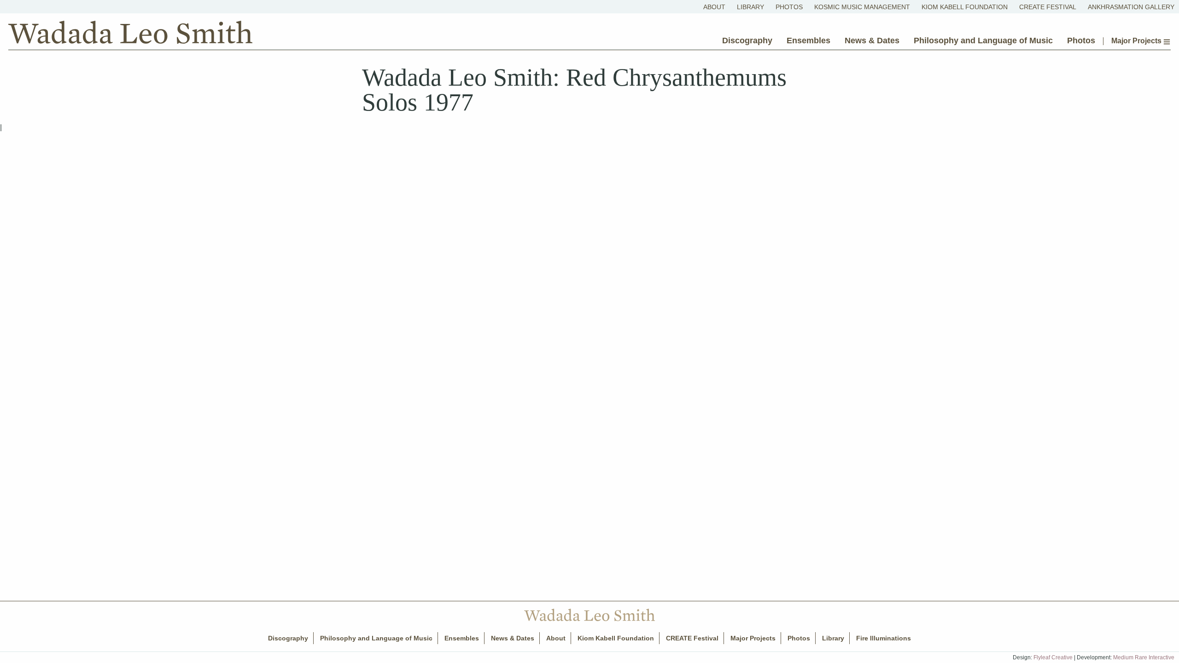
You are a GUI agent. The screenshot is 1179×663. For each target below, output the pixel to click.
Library (750, 7)
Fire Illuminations (883, 638)
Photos (789, 7)
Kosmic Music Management (862, 7)
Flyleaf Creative (1053, 657)
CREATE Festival (1047, 7)
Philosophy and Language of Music (983, 40)
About (714, 7)
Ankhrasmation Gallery (1131, 7)
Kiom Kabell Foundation (965, 7)
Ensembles (808, 40)
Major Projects (1137, 41)
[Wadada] (130, 34)
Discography (747, 40)
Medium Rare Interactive (1143, 657)
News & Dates (872, 40)
